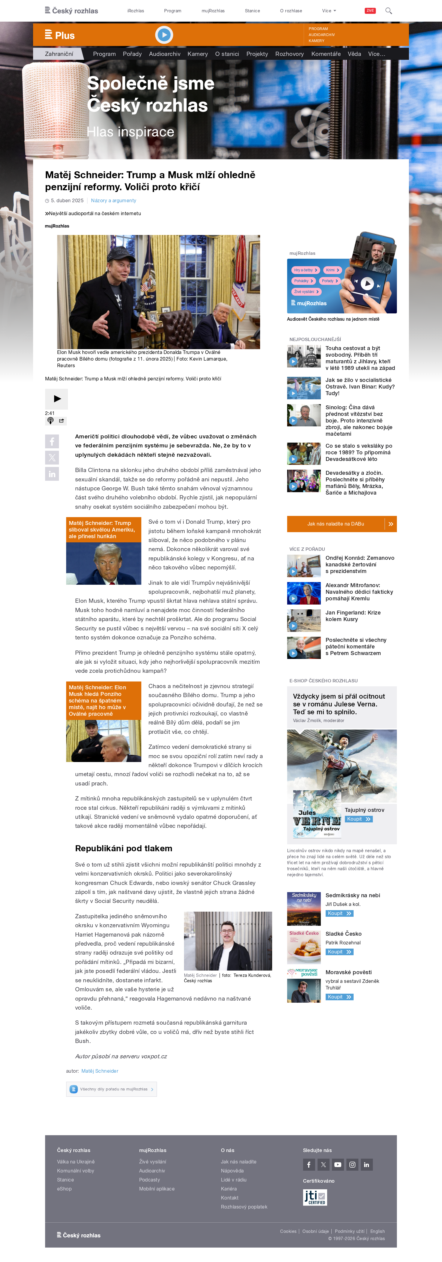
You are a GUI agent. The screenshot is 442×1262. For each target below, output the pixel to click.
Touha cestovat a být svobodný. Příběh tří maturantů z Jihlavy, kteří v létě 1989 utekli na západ (360, 358)
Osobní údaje (315, 1231)
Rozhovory (289, 53)
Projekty (258, 53)
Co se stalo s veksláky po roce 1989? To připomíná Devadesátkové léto (359, 452)
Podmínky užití (349, 1231)
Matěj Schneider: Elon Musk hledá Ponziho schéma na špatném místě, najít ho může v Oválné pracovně (97, 700)
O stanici (227, 53)
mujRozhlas (213, 10)
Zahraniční (59, 53)
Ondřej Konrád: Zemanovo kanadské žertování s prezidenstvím (360, 564)
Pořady (132, 53)
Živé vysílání (304, 292)
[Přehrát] (56, 399)
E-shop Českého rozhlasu (324, 681)
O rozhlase (291, 10)
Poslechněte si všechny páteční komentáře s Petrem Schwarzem (356, 646)
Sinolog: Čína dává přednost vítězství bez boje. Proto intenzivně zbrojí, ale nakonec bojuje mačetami (359, 420)
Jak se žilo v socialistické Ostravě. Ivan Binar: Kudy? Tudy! (360, 386)
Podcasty (149, 1180)
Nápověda (232, 1171)
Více (376, 53)
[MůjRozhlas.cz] (57, 227)
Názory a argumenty (114, 200)
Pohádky (301, 281)
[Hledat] (389, 11)
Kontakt (229, 1198)
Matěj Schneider (99, 1071)
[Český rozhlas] (71, 11)
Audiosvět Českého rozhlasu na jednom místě (333, 319)
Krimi (330, 270)
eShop (64, 1189)
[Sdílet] (61, 421)
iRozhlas (135, 10)
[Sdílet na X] (52, 458)
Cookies (288, 1231)
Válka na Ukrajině (76, 1162)
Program (172, 10)
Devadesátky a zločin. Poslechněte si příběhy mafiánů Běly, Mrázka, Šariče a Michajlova (355, 483)
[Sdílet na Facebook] (52, 441)
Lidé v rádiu (234, 1180)
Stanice (252, 10)
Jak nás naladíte (239, 1162)
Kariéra (229, 1189)
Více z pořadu (307, 549)
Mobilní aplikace (157, 1189)
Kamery (316, 41)
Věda (354, 53)
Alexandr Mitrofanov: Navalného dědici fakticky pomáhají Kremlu (359, 592)
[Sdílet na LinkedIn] (52, 474)
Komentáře (326, 53)
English (377, 1231)
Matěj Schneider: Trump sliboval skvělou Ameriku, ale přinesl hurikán (102, 529)
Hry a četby (303, 270)
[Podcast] (50, 421)
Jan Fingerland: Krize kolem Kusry (353, 615)
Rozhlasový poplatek (244, 1207)
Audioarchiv (322, 35)
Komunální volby (75, 1171)
